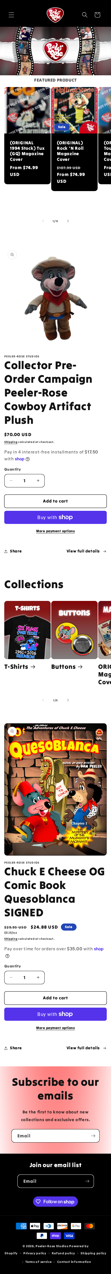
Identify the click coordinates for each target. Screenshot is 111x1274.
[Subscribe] (93, 1136)
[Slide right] (68, 221)
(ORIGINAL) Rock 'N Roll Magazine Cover (70, 151)
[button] (11, 15)
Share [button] (16, 551)
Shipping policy (93, 1253)
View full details (83, 551)
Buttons (63, 667)
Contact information (74, 1262)
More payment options (55, 531)
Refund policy (63, 1253)
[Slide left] (43, 221)
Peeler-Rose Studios (52, 1246)
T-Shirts (16, 667)
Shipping (11, 442)
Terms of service (38, 1262)
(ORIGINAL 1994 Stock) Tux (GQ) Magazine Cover (27, 151)
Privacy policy (34, 1253)
